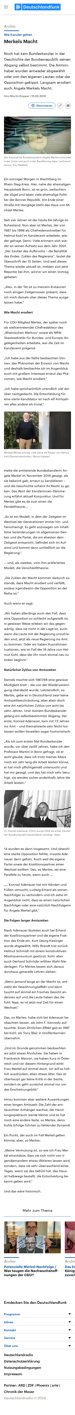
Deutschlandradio (18, 1355)
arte (56, 1385)
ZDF (32, 1385)
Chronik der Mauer (19, 1392)
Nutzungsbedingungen (22, 1367)
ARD (22, 1385)
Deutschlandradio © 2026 (25, 1398)
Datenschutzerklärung (22, 1361)
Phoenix (43, 1385)
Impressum (13, 1374)
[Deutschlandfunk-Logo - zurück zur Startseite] (38, 7)
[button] (6, 7)
